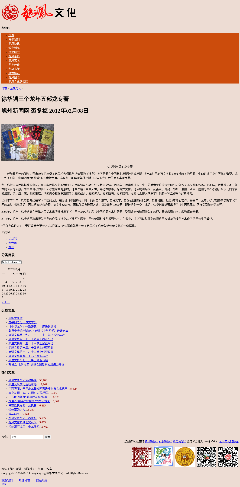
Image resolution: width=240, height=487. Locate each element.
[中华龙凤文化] (38, 20)
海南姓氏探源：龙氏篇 (22, 405)
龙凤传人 (15, 88)
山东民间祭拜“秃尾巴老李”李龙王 (29, 397)
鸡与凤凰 (14, 413)
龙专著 (12, 243)
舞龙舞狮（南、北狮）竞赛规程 (28, 392)
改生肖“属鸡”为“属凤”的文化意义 (29, 401)
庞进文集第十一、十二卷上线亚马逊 (30, 351)
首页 (11, 35)
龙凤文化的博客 (229, 441)
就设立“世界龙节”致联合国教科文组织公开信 (36, 364)
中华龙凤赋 (15, 318)
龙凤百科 (14, 56)
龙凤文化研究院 (18, 81)
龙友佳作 (14, 64)
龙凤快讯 (14, 43)
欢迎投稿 (24, 480)
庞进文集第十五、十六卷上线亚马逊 (30, 343)
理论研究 (14, 52)
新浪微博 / (165, 441)
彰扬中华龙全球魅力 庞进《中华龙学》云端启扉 (38, 330)
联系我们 (7, 480)
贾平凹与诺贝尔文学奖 (22, 322)
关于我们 (14, 39)
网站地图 (41, 480)
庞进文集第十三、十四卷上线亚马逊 (30, 347)
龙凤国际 (14, 77)
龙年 (11, 247)
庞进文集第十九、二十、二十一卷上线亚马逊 (36, 335)
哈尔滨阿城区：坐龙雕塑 (23, 426)
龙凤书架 (14, 69)
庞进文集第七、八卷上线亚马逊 (28, 360)
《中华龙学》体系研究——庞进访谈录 (32, 326)
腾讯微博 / (151, 441)
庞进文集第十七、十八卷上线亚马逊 (30, 339)
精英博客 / (179, 441)
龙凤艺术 (14, 60)
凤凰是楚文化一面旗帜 (22, 418)
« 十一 (6, 302)
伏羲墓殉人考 (16, 409)
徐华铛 (12, 238)
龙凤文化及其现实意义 (22, 422)
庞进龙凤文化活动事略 (22, 380)
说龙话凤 (14, 47)
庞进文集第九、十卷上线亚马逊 (28, 356)
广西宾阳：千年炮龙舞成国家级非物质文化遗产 (37, 388)
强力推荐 (14, 73)
